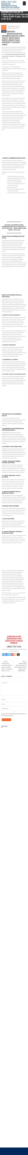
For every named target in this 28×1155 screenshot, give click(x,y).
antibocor (18, 599)
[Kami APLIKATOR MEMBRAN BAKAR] (14, 923)
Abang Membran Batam (14, 26)
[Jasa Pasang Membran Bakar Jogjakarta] (14, 976)
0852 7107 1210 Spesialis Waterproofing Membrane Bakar (10, 4)
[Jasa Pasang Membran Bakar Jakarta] (14, 871)
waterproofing (23, 310)
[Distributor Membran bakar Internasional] (14, 739)
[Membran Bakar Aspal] (14, 766)
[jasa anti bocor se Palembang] (14, 1134)
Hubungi (22, 601)
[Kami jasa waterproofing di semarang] (14, 1002)
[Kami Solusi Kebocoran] (14, 897)
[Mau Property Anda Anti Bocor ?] (14, 1081)
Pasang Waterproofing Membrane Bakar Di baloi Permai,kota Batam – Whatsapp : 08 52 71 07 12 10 (7, 666)
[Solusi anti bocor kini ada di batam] (14, 1028)
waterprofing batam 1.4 (13, 28)
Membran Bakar (5, 418)
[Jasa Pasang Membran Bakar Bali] (14, 792)
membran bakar (14, 593)
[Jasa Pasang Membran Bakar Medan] (14, 818)
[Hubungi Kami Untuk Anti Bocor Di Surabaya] (14, 845)
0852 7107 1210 (14, 646)
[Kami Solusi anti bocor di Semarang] (14, 1055)
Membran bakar (5, 535)
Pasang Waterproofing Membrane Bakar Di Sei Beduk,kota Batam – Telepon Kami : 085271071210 (20, 666)
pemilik (5, 570)
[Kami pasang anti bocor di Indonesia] (14, 1107)
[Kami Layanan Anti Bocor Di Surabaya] (14, 950)
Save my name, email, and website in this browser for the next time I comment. (14, 714)
